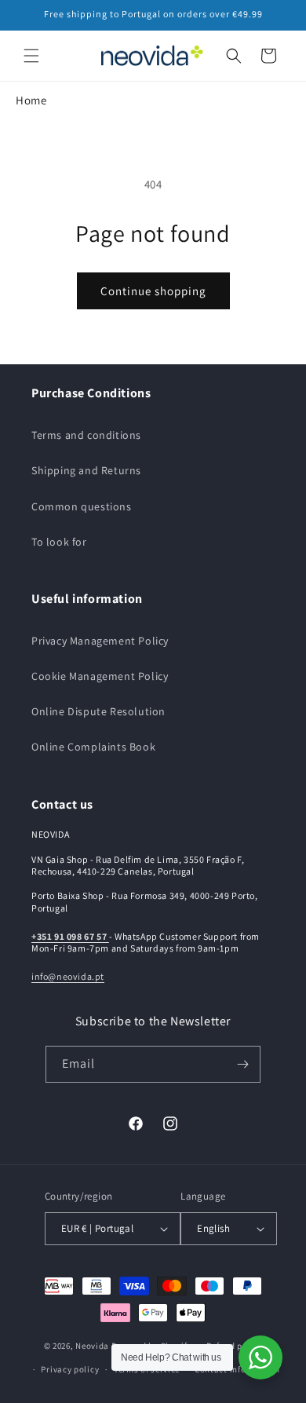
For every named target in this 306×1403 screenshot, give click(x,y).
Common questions (81, 506)
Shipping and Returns (86, 470)
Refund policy (234, 1345)
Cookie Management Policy (99, 676)
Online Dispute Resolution (98, 711)
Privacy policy (70, 1369)
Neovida (92, 1344)
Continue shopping (153, 290)
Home (31, 100)
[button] (31, 55)
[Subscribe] (242, 1064)
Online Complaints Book (93, 747)
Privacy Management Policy (100, 641)
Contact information (237, 1369)
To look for (59, 542)
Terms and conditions (86, 435)
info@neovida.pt (67, 976)
